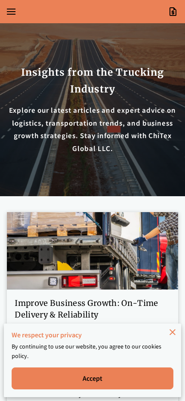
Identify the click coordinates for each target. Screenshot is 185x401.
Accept (93, 378)
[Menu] (11, 12)
